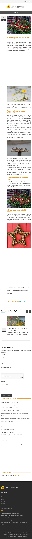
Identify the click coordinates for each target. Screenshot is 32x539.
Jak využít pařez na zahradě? (8, 432)
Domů (2, 496)
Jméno (3, 354)
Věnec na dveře (16, 290)
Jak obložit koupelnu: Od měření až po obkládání (12, 435)
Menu (25, 1)
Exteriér (14, 287)
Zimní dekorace (10, 293)
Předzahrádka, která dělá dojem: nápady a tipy (12, 405)
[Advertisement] (16, 68)
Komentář (4, 381)
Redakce (8, 290)
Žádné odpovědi (22, 287)
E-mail (3, 361)
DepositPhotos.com (23, 536)
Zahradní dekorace (24, 290)
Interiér (2, 499)
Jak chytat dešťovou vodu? (7, 429)
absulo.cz (17, 475)
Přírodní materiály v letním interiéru (9, 407)
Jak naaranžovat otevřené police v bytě (10, 402)
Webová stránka (6, 367)
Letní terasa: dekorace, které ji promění (10, 410)
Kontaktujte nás (17, 444)
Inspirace (3, 503)
